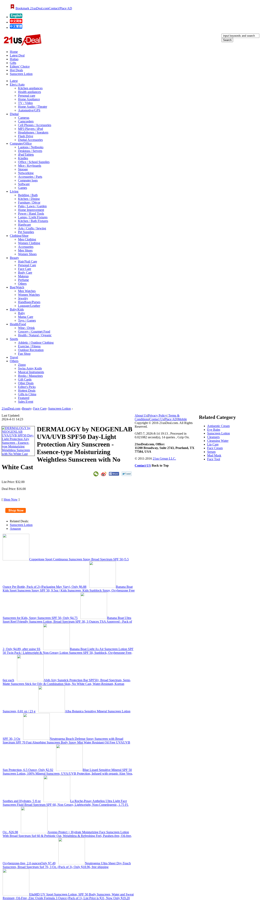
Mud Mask (214, 455)
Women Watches (29, 294)
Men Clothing (27, 239)
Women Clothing (29, 243)
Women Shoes (27, 254)
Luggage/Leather (29, 305)
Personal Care (27, 265)
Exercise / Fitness (29, 346)
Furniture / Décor (29, 202)
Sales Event (25, 401)
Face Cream (215, 448)
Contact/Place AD (60, 8)
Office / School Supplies (34, 162)
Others (22, 283)
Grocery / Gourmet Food (34, 331)
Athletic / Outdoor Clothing (36, 342)
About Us (141, 415)
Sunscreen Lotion (21, 74)
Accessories (25, 246)
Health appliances (29, 92)
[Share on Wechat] (95, 473)
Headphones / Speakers (33, 132)
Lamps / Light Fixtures (32, 217)
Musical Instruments (31, 372)
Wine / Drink (26, 328)
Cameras (23, 117)
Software (24, 184)
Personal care (26, 95)
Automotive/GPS (29, 110)
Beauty (26, 408)
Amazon (15, 528)
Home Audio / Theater (32, 106)
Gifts (13, 63)
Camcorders (26, 121)
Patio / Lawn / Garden (32, 206)
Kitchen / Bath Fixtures (33, 221)
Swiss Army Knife (30, 368)
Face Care (24, 269)
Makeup (23, 276)
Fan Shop (24, 353)
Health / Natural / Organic (35, 335)
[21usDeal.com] (16, 17)
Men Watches (27, 291)
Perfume (23, 280)
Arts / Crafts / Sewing (32, 228)
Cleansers (213, 437)
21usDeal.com (11, 408)
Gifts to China (27, 394)
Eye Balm (213, 429)
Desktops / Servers (30, 151)
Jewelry (23, 298)
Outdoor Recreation (31, 350)
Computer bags (28, 180)
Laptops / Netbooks (30, 147)
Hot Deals (16, 70)
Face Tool (213, 459)
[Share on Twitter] (127, 474)
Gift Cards (25, 379)
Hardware (24, 224)
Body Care (25, 272)
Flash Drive (25, 136)
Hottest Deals (26, 390)
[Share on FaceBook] (114, 474)
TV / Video (25, 103)
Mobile (182, 419)
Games (22, 187)
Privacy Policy (157, 415)
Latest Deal (17, 55)
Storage (23, 169)
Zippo (22, 364)
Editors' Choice (20, 66)
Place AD (171, 419)
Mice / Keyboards (29, 165)
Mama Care (25, 317)
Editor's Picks (27, 387)
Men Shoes (25, 250)
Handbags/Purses (29, 302)
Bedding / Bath (28, 195)
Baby (21, 313)
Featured (23, 398)
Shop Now (10, 499)
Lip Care (213, 444)
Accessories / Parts (30, 176)
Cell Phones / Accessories (34, 125)
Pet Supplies (26, 232)
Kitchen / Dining (29, 199)
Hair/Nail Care (27, 261)
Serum (211, 451)
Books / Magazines (30, 375)
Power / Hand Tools (31, 213)
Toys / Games (27, 320)
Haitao (14, 59)
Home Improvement (31, 210)
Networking (26, 173)
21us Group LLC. (164, 458)
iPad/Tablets (26, 154)
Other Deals (26, 383)
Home (14, 51)
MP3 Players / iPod (30, 128)
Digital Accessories (30, 140)
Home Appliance (29, 99)
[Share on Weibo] (103, 474)
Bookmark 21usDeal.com (32, 8)
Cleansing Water (217, 440)
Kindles (23, 158)
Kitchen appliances (30, 88)
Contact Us (156, 419)
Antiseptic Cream (218, 426)
